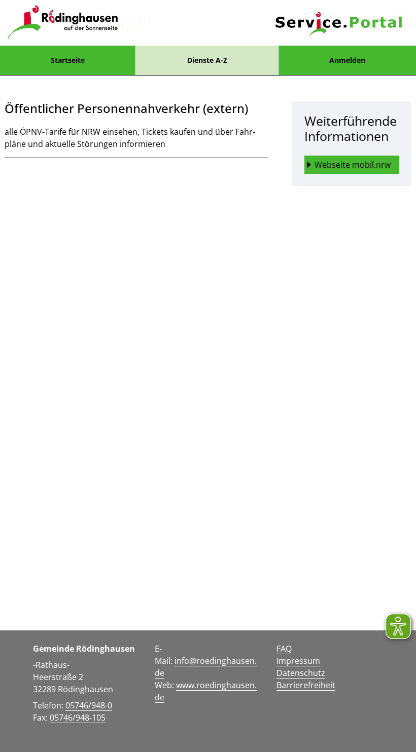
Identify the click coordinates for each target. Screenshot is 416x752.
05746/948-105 (78, 717)
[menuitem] (67, 60)
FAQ (284, 648)
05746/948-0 (88, 705)
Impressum (298, 660)
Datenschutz (300, 673)
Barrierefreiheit (305, 685)
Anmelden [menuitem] (347, 60)
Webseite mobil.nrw (353, 164)
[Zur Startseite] (79, 23)
